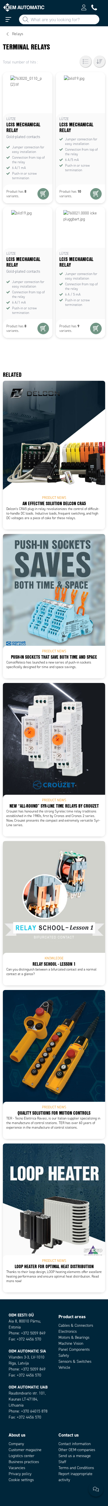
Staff (62, 1461)
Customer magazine (25, 1449)
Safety (63, 1355)
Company (16, 1443)
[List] (85, 61)
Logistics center (21, 1455)
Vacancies (17, 1467)
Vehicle (64, 1367)
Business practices (24, 1461)
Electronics (67, 1331)
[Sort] (99, 61)
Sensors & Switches (74, 1361)
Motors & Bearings (73, 1337)
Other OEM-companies (76, 1449)
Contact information (74, 1443)
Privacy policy (20, 1473)
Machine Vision (70, 1343)
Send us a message (74, 1455)
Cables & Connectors (75, 1325)
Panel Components (74, 1349)
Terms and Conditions (76, 1467)
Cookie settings (21, 1479)
